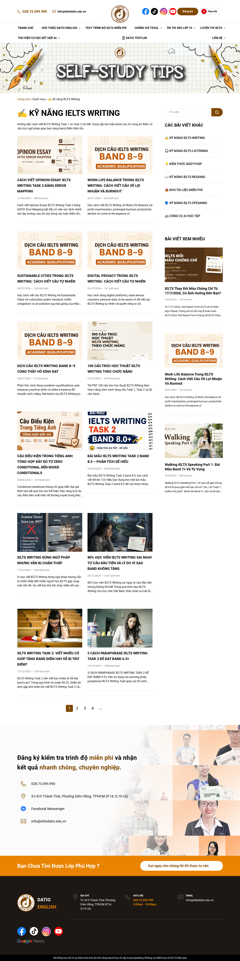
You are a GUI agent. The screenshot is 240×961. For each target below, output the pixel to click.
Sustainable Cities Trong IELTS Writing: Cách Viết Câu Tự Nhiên (46, 278)
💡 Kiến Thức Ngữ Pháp (183, 164)
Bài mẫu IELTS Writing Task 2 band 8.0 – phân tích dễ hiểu (118, 459)
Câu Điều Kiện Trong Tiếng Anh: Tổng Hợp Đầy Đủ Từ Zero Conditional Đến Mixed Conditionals (45, 464)
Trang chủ (23, 99)
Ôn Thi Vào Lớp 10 (179, 28)
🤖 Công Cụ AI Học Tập (182, 216)
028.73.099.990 (143, 900)
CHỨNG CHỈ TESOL (147, 28)
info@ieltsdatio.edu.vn (200, 900)
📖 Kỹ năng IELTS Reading (185, 177)
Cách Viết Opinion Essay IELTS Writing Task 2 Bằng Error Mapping (44, 185)
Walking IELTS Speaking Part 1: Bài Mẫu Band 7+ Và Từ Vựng (192, 466)
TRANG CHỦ (25, 28)
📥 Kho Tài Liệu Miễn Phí (184, 190)
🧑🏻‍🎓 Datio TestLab (134, 38)
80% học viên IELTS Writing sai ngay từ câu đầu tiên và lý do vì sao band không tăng (119, 563)
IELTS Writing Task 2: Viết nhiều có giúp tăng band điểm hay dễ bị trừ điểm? (48, 658)
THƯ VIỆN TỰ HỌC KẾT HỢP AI (37, 38)
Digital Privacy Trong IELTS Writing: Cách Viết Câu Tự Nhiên (116, 278)
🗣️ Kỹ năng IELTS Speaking (186, 203)
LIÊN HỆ (217, 38)
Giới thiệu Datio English (59, 28)
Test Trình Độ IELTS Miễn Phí (106, 28)
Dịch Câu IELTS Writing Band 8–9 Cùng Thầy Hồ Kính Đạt (46, 369)
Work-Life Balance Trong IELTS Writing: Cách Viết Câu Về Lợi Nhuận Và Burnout (115, 185)
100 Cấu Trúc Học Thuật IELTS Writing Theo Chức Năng (113, 369)
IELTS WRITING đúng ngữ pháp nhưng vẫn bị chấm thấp (43, 560)
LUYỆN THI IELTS (211, 28)
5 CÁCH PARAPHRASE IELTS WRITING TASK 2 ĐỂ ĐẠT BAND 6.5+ (117, 656)
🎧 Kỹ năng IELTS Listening (186, 151)
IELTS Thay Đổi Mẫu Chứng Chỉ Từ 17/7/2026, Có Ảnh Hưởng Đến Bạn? (193, 290)
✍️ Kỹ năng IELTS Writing (185, 138)
